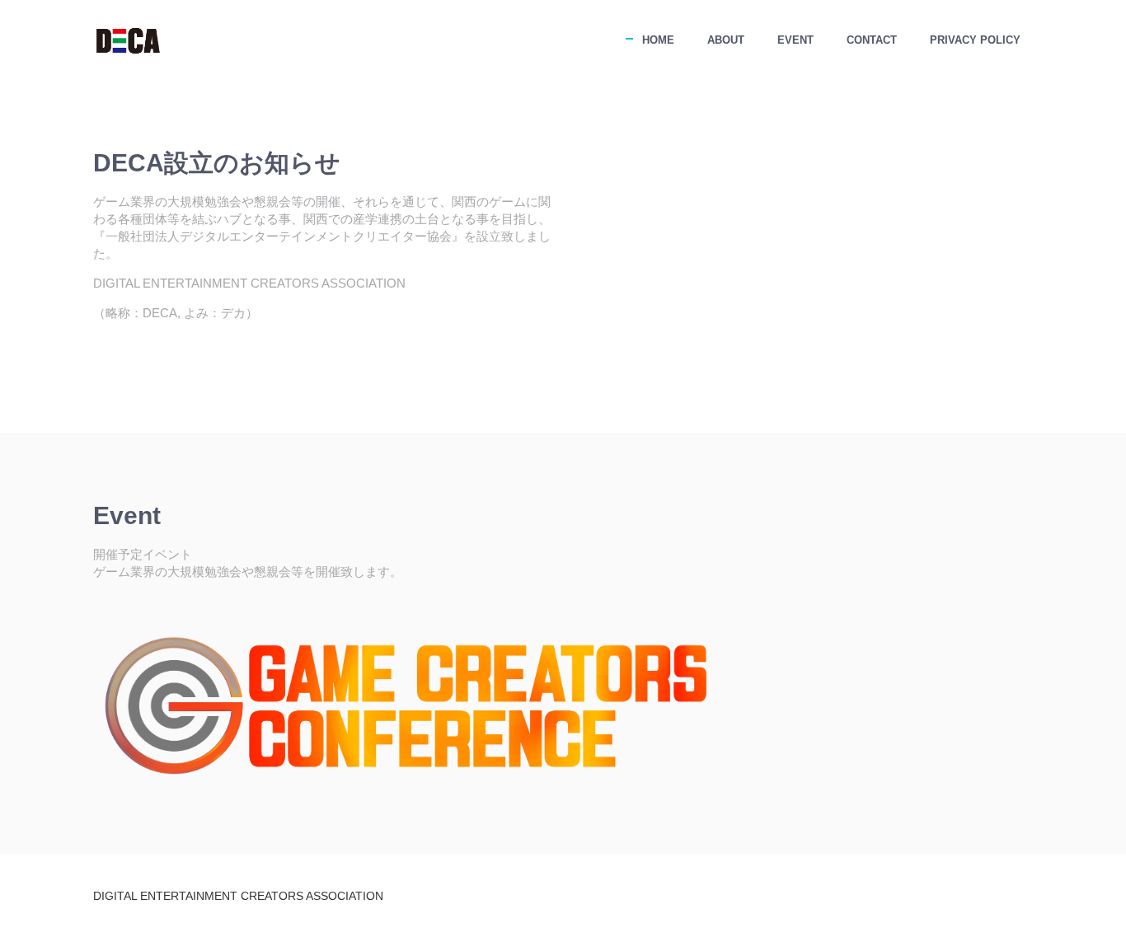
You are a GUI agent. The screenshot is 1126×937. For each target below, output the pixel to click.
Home (658, 40)
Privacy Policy (975, 40)
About (725, 40)
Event (795, 40)
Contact (872, 40)
